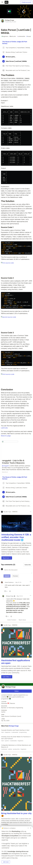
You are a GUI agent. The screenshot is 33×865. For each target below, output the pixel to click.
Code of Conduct (11, 620)
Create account (26, 2)
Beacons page (6, 436)
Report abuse (22, 620)
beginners (5, 36)
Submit (7, 576)
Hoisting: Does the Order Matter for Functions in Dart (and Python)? (16, 738)
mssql (28, 36)
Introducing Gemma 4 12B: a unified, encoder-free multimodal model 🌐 (16, 537)
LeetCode (4, 428)
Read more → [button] (7, 558)
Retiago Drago (9, 20)
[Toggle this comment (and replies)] (2, 585)
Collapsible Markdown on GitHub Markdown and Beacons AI (16, 747)
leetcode (13, 36)
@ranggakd (5, 466)
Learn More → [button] (7, 677)
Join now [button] (6, 862)
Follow (17, 691)
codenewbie (21, 36)
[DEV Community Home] (6, 2)
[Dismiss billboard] (30, 828)
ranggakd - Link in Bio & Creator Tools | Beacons (13, 461)
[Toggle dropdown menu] (30, 511)
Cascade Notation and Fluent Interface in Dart (15, 731)
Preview (15, 576)
